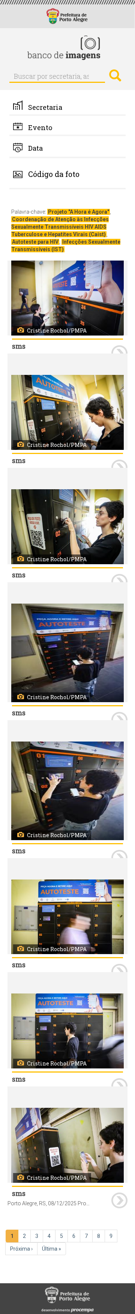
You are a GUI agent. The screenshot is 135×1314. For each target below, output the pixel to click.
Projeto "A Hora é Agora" (78, 212)
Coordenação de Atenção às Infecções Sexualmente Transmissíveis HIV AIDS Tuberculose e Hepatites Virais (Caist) (60, 226)
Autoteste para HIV (35, 242)
